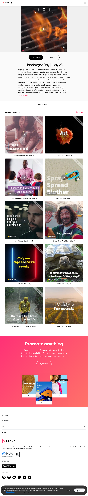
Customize (36, 57)
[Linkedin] (24, 477)
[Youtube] (14, 477)
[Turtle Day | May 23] (64, 263)
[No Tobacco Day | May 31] (24, 220)
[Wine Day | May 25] (64, 305)
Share (52, 57)
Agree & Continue (79, 490)
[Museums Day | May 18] (64, 134)
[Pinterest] (29, 477)
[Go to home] (7, 3)
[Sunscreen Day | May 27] (64, 177)
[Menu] (85, 3)
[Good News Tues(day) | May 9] (64, 220)
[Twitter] (19, 477)
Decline (69, 490)
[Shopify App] (44, 466)
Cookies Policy (10, 492)
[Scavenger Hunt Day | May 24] (24, 134)
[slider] (23, 50)
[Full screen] (64, 47)
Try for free (44, 364)
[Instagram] (18, 454)
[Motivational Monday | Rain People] (24, 305)
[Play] (44, 29)
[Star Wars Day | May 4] (24, 263)
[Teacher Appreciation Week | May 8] (24, 177)
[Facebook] (7, 454)
